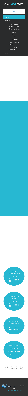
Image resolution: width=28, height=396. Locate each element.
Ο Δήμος (7, 20)
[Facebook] (7, 368)
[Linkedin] (12, 368)
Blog (6, 53)
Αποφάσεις (12, 49)
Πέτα (13, 34)
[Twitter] (16, 368)
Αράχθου (14, 32)
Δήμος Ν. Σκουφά (14, 348)
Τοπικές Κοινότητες (14, 42)
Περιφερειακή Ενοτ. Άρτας (14, 351)
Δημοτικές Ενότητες (14, 29)
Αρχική (7, 17)
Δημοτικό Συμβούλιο (14, 26)
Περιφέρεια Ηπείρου (14, 354)
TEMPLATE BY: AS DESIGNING (14, 390)
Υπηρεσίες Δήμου (13, 47)
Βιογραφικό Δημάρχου (15, 24)
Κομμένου (15, 39)
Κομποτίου (15, 36)
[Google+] (21, 368)
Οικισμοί (11, 44)
